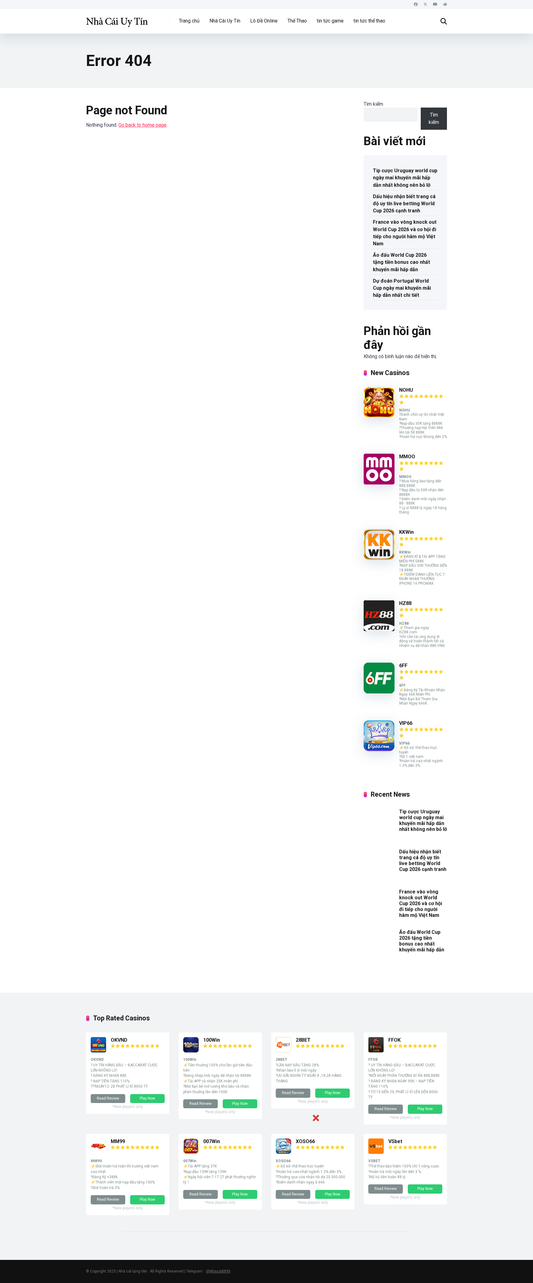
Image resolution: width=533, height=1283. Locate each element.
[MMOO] (379, 483)
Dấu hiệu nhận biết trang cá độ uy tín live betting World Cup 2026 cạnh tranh (404, 204)
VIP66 (405, 723)
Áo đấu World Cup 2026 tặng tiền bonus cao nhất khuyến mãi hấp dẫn (401, 262)
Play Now (147, 1098)
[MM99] (98, 1152)
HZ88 (405, 603)
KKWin (406, 532)
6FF (403, 665)
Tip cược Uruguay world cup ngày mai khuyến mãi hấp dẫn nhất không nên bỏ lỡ (405, 178)
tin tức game (330, 21)
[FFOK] (376, 1051)
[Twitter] (425, 4)
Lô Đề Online (264, 21)
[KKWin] (379, 558)
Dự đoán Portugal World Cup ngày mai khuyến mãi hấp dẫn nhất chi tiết (402, 288)
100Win (211, 1040)
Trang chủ (189, 21)
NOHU (406, 390)
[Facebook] (416, 4)
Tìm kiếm (373, 104)
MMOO (407, 457)
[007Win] (191, 1152)
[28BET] (283, 1051)
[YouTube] (435, 4)
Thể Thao (297, 21)
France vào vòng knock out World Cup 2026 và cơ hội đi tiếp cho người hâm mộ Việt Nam (404, 233)
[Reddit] (445, 4)
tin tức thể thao (369, 21)
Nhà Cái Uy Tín (224, 21)
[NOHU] (379, 416)
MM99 (118, 1141)
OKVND (119, 1040)
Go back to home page (142, 125)
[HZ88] (379, 629)
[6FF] (379, 692)
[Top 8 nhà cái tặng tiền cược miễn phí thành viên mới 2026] (117, 18)
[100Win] (191, 1051)
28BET (303, 1040)
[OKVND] (98, 1051)
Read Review (108, 1098)
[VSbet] (376, 1152)
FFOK (394, 1040)
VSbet (395, 1141)
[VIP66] (379, 749)
